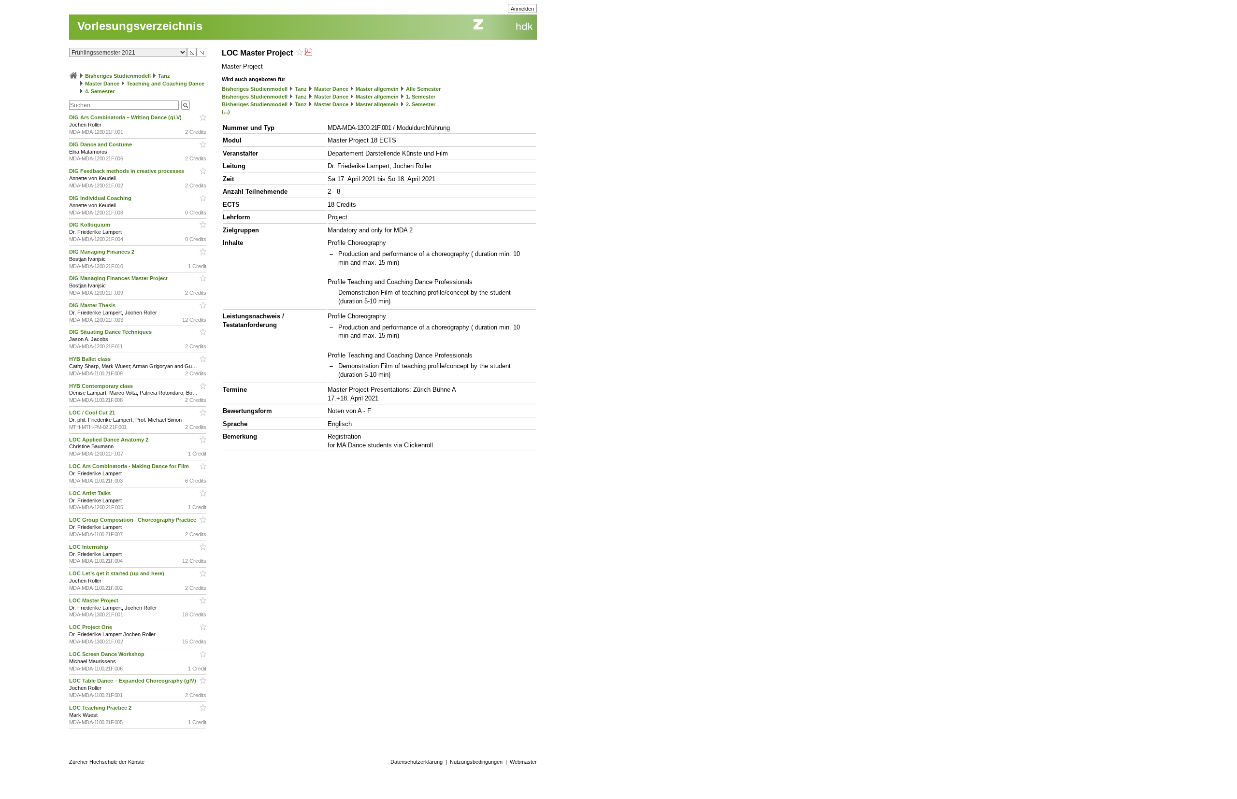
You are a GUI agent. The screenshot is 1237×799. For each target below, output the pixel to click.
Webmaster (523, 762)
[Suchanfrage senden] (185, 105)
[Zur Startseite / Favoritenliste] (73, 76)
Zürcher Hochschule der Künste (106, 762)
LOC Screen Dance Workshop (107, 654)
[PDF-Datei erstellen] (308, 53)
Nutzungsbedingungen (476, 762)
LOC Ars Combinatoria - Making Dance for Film (129, 466)
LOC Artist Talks (90, 493)
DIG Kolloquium (90, 225)
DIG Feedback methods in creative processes (127, 171)
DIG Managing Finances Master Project (119, 278)
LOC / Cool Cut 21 (92, 412)
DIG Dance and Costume (101, 144)
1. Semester (420, 97)
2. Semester (420, 104)
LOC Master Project (94, 600)
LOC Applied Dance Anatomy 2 (109, 439)
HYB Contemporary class (101, 386)
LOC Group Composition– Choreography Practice (133, 520)
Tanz (164, 76)
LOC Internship (89, 547)
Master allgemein (377, 89)
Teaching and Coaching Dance (165, 83)
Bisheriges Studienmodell (118, 76)
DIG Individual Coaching (101, 198)
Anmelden (522, 9)
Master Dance (102, 83)
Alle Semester (423, 89)
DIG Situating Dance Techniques (111, 332)
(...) (226, 111)
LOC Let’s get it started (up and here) (117, 573)
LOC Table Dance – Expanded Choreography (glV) (133, 681)
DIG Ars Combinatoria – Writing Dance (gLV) (126, 117)
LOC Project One (91, 627)
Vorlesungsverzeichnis (139, 25)
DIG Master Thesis (93, 305)
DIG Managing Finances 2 (102, 252)
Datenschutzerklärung (416, 762)
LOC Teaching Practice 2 (101, 708)
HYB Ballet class (90, 359)
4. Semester (100, 91)
